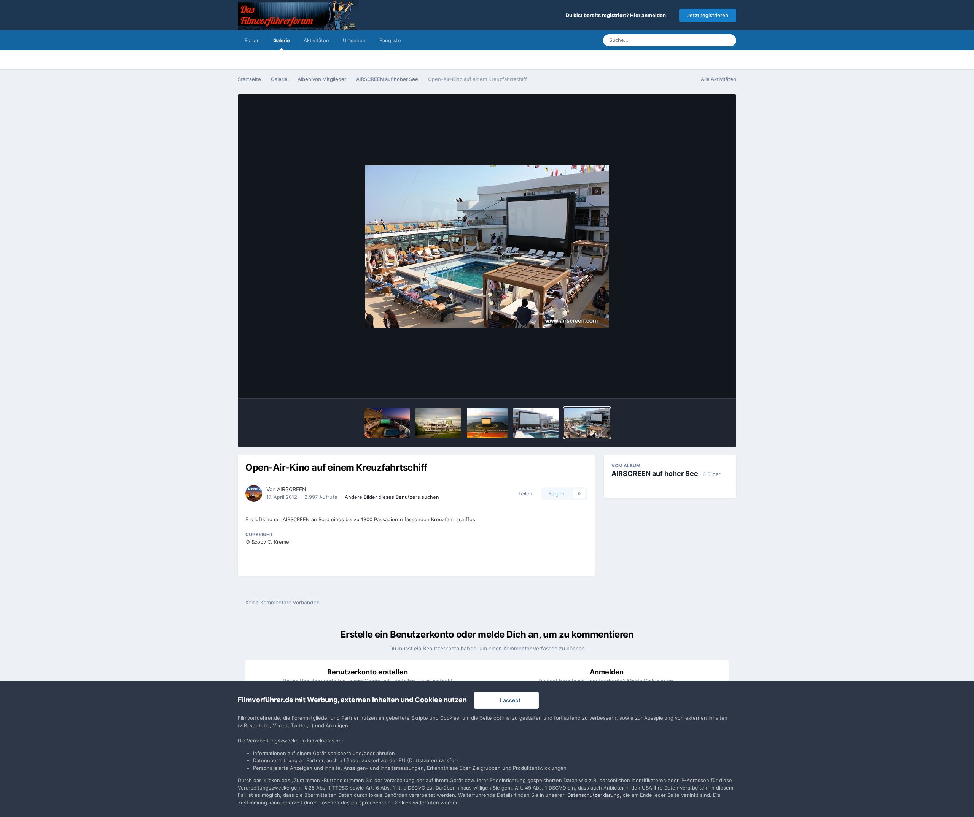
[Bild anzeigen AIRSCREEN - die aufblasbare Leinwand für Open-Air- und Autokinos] (387, 423)
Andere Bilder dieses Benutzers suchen (392, 497)
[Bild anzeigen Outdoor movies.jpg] (487, 423)
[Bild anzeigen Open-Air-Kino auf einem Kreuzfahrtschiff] (587, 423)
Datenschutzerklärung (593, 795)
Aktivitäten (316, 40)
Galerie (281, 40)
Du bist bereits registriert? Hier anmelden (617, 15)
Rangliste (390, 40)
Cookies (401, 803)
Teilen (523, 493)
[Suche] (728, 40)
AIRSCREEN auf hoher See (654, 474)
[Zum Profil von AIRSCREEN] (253, 493)
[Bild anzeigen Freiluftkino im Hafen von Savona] (536, 423)
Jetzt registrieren (707, 15)
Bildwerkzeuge (700, 385)
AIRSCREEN (291, 489)
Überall (702, 40)
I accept (508, 700)
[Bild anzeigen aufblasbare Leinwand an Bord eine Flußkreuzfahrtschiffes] (438, 423)
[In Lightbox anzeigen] (487, 246)
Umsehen (354, 40)
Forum (252, 40)
